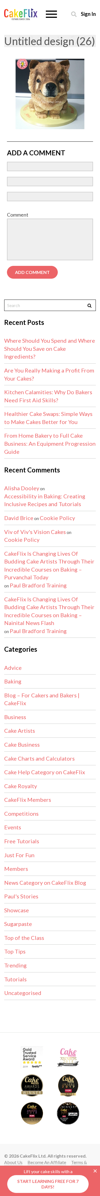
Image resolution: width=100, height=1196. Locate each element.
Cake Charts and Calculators (39, 758)
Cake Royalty (20, 786)
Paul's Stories (21, 896)
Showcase (16, 910)
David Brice (18, 517)
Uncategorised (22, 992)
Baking (12, 681)
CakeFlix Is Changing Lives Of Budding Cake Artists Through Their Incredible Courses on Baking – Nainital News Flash (49, 611)
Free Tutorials (21, 841)
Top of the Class (24, 937)
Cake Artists (19, 730)
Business (15, 717)
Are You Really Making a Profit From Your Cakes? (49, 374)
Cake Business (22, 744)
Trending (15, 965)
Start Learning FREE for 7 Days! (48, 1183)
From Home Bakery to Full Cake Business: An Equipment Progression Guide (50, 443)
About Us (13, 1162)
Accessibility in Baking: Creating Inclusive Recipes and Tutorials (44, 500)
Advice (13, 667)
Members (16, 868)
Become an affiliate (47, 1162)
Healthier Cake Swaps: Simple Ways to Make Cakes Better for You (48, 417)
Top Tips (15, 951)
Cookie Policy (57, 517)
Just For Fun (19, 855)
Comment (17, 215)
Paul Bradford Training (38, 585)
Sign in (88, 14)
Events (12, 827)
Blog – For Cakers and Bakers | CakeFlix (41, 699)
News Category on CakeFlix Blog (45, 882)
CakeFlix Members (27, 799)
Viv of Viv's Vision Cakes (35, 531)
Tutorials (15, 979)
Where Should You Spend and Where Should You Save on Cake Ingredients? (49, 348)
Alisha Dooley (21, 488)
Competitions (21, 813)
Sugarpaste (18, 923)
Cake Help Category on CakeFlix (44, 772)
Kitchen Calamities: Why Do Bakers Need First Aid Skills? (48, 396)
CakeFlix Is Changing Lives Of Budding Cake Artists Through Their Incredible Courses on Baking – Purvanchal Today (49, 565)
